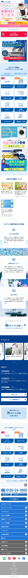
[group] (14, 15)
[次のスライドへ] (27, 16)
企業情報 (14, 565)
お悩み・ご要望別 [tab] (20, 73)
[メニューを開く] (26, 2)
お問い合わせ (14, 573)
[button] (9, 29)
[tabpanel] (14, 124)
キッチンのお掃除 (5, 523)
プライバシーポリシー (14, 568)
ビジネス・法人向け (6, 553)
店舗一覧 (3, 538)
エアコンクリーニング (6, 508)
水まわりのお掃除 (5, 515)
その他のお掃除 (5, 534)
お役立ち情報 (4, 545)
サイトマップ (14, 571)
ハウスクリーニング (6, 504)
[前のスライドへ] (1, 16)
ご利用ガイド (4, 542)
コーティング (4, 530)
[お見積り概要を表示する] (22, 2)
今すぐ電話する (14, 499)
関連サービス (4, 549)
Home (14, 563)
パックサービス (5, 511)
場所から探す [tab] (7, 73)
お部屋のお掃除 (5, 527)
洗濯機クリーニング (6, 519)
